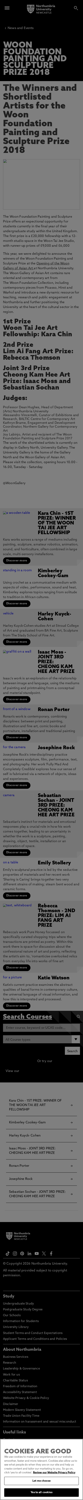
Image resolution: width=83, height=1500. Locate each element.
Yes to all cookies (41, 1492)
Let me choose (41, 1481)
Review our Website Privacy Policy (54, 1472)
